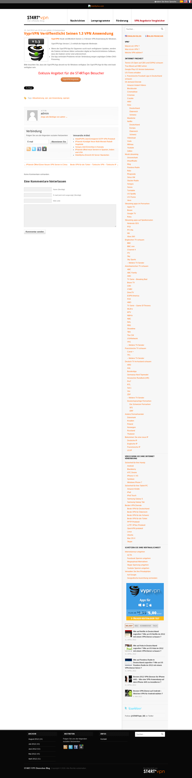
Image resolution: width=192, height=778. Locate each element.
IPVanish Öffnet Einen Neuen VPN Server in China (45, 165)
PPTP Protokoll (133, 522)
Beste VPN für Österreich (137, 512)
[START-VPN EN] (186, 1)
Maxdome (131, 118)
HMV (129, 102)
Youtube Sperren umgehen (138, 568)
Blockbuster (132, 88)
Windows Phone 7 (134, 482)
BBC (129, 243)
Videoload (131, 138)
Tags (155, 626)
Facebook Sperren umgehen (139, 558)
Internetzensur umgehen (135, 552)
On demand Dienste (133, 82)
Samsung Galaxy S (135, 499)
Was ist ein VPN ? (132, 49)
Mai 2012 (32, 754)
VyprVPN (55, 39)
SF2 (131, 408)
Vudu (129, 141)
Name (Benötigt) (59, 189)
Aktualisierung (38, 98)
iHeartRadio (132, 161)
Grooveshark (132, 158)
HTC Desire (132, 472)
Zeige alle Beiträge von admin (54, 117)
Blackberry (131, 469)
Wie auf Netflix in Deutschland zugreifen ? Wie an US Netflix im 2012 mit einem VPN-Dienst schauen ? (149, 634)
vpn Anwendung (55, 98)
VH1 (129, 342)
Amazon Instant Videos (136, 85)
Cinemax (131, 95)
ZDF (129, 394)
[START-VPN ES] (182, 1)
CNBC (129, 289)
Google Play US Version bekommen (139, 69)
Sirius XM (131, 177)
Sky (128, 256)
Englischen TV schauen (134, 240)
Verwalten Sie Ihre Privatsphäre (138, 571)
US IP (129, 450)
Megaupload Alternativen (137, 562)
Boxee (129, 210)
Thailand (130, 434)
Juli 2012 (32, 744)
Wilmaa (130, 144)
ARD (129, 365)
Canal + (130, 352)
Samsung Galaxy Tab (136, 502)
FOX (129, 299)
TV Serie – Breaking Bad (137, 279)
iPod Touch (131, 495)
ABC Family (132, 273)
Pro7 (129, 381)
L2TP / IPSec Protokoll (136, 525)
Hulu (129, 105)
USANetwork (132, 338)
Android (130, 466)
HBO (129, 302)
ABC (129, 269)
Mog (129, 164)
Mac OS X (131, 538)
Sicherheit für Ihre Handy (135, 463)
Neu (136, 626)
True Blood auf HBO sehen (136, 66)
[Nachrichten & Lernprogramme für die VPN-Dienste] (38, 22)
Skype (129, 542)
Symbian (130, 479)
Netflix (129, 121)
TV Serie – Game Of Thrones (139, 306)
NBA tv (130, 315)
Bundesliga (131, 371)
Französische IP (133, 447)
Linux (129, 532)
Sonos (129, 187)
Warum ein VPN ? (132, 46)
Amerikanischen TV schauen (136, 266)
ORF (131, 411)
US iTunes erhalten (133, 73)
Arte (128, 368)
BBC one (131, 246)
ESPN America (133, 296)
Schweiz (132, 115)
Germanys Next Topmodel (137, 375)
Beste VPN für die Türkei (137, 519)
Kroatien (130, 421)
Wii (128, 233)
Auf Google (131, 575)
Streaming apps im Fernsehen (137, 204)
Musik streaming (131, 154)
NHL (129, 322)
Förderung (122, 20)
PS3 (129, 227)
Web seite (56, 201)
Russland (131, 431)
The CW (130, 335)
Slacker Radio (133, 181)
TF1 (128, 355)
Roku (129, 217)
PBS (129, 325)
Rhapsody (131, 174)
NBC (129, 319)
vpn (46, 98)
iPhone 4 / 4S (132, 476)
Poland (130, 424)
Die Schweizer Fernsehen (140, 404)
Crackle (130, 98)
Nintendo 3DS (133, 223)
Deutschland (134, 108)
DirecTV (130, 292)
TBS (129, 332)
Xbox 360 (131, 237)
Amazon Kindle (133, 489)
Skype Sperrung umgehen (138, 565)
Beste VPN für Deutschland (138, 509)
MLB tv (130, 309)
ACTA (129, 555)
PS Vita (130, 230)
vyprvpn (66, 98)
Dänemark (131, 417)
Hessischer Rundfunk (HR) (138, 378)
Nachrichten (77, 20)
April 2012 (32, 759)
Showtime (131, 329)
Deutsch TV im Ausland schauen (138, 362)
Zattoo (129, 151)
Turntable (131, 190)
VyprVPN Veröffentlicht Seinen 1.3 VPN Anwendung (68, 33)
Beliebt (129, 626)
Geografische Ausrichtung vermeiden (142, 578)
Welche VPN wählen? (134, 53)
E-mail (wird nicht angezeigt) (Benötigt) (67, 195)
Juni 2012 (32, 749)
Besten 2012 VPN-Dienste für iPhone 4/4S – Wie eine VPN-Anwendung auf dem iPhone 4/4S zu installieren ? (149, 679)
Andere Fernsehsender (134, 414)
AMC (129, 276)
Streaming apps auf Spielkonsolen (139, 220)
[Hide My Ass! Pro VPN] (96, 6)
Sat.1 (129, 388)
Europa (132, 128)
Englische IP (132, 444)
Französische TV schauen (135, 348)
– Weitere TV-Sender (135, 263)
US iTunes (131, 197)
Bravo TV (131, 283)
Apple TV (131, 207)
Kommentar (145, 626)
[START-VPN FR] (190, 1)
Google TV (131, 213)
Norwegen (131, 427)
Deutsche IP (132, 440)
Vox (128, 391)
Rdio (129, 171)
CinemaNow (132, 92)
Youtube (130, 148)
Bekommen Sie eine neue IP (136, 437)
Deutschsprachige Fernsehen (139, 401)
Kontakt (103, 739)
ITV (128, 253)
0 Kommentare (59, 30)
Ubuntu (130, 535)
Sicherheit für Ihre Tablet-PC (136, 486)
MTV (129, 312)
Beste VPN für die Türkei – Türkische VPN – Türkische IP (94, 165)
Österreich (133, 112)
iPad (129, 492)
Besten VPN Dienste (133, 505)
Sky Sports (131, 260)
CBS (129, 286)
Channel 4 (131, 250)
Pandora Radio (133, 167)
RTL (129, 385)
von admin (47, 30)
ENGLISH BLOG (134, 36)
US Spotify (131, 194)
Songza (130, 184)
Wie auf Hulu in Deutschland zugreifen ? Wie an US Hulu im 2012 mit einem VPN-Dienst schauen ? (148, 648)
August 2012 (33, 739)
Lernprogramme (100, 20)
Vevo (129, 200)
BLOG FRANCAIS (155, 36)
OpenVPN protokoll (135, 528)
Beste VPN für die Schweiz (138, 515)
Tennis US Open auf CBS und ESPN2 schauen (144, 63)
